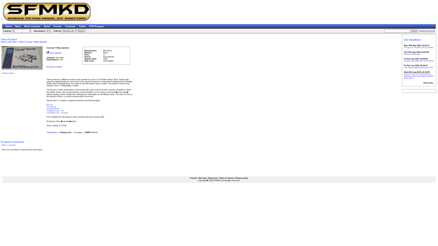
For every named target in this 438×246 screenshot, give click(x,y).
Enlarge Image (8, 73)
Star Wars (12, 42)
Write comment (32, 26)
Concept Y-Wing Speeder (35, 42)
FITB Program (96, 26)
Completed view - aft (55, 111)
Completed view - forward (57, 113)
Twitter (82, 26)
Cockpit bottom (53, 109)
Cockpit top (51, 107)
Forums (57, 26)
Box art (50, 105)
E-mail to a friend (54, 67)
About (47, 26)
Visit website (55, 53)
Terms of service (226, 178)
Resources (213, 178)
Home (8, 26)
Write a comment (9, 145)
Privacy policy (241, 178)
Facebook (70, 26)
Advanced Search (427, 31)
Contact (193, 178)
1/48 (20, 42)
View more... (428, 83)
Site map (203, 178)
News (18, 26)
